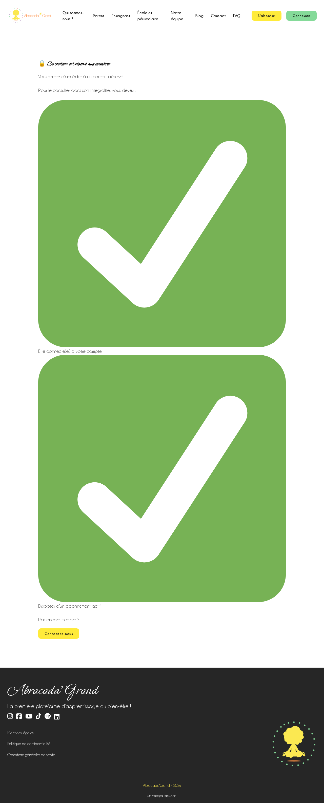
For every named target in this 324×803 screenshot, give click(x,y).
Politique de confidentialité (28, 744)
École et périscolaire (147, 16)
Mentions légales (20, 733)
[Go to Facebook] (19, 716)
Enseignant (121, 16)
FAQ (236, 16)
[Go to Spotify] (48, 716)
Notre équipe (177, 16)
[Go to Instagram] (10, 716)
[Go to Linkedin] (56, 717)
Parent (98, 16)
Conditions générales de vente (31, 755)
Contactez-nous (59, 633)
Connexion (301, 15)
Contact (218, 16)
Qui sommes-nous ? (73, 16)
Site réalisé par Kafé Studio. (162, 795)
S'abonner (266, 15)
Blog (199, 16)
